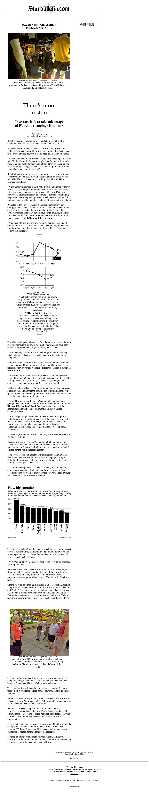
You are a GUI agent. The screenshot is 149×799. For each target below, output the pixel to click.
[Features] (67, 769)
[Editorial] (83, 769)
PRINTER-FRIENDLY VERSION (83, 752)
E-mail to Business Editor (74, 754)
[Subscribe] (74, 772)
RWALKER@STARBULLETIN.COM (45, 80)
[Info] (82, 772)
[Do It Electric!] (94, 769)
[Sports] (75, 769)
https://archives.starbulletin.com (88, 780)
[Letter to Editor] (92, 772)
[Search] (66, 772)
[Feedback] (74, 774)
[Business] (58, 769)
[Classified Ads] (56, 772)
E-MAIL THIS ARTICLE (63, 752)
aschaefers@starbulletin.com (39, 136)
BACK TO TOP (74, 758)
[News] (51, 769)
